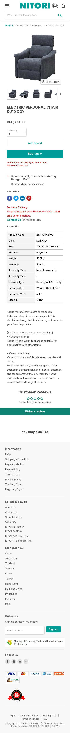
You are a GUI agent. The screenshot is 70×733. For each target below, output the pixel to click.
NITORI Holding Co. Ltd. (18, 540)
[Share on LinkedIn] (22, 198)
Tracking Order (13, 484)
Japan (8, 553)
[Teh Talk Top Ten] (16, 703)
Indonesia (10, 599)
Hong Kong (11, 583)
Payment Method (15, 464)
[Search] (60, 15)
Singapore (11, 558)
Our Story (10, 521)
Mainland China (13, 588)
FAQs (8, 454)
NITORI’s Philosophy (16, 536)
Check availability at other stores (27, 184)
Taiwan (9, 578)
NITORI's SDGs (13, 531)
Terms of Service (29, 715)
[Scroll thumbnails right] (60, 94)
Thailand (10, 563)
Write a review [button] (35, 411)
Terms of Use (12, 474)
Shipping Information (16, 459)
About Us (10, 507)
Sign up (53, 629)
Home (9, 25)
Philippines (11, 593)
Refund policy (49, 715)
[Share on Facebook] (9, 198)
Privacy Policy (13, 479)
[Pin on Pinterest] (28, 198)
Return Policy (12, 469)
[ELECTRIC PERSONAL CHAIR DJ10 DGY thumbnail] (12, 93)
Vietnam (9, 568)
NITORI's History (14, 526)
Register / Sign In (14, 489)
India (8, 603)
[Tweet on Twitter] (16, 198)
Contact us (14, 219)
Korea (8, 573)
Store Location (13, 517)
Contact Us (11, 512)
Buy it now (35, 153)
